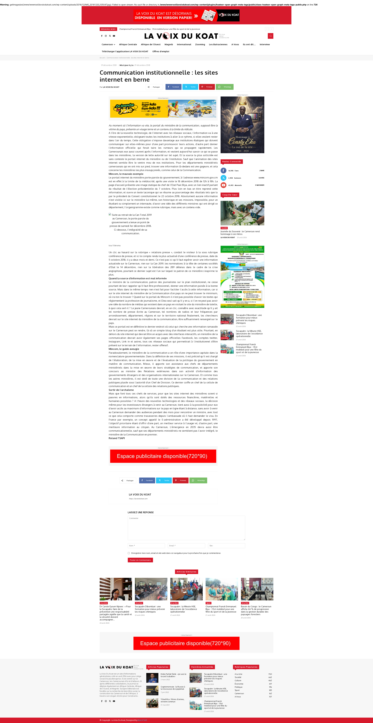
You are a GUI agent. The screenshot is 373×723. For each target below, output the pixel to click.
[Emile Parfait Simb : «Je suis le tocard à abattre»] (152, 678)
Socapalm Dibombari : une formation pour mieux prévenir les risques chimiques (249, 319)
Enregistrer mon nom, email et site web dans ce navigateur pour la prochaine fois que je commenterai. (176, 553)
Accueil (102, 58)
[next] (271, 29)
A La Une (224, 322)
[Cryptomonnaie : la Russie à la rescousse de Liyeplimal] (152, 690)
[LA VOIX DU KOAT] (119, 496)
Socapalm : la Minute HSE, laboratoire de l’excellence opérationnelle (249, 334)
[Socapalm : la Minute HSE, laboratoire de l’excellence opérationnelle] (227, 335)
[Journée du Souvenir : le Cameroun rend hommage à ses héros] (242, 213)
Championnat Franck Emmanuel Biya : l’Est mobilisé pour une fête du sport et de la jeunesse (249, 348)
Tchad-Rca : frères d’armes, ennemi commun (172, 700)
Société (224, 228)
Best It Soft (142, 720)
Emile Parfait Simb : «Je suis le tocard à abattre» (173, 675)
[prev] (267, 29)
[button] (270, 36)
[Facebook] (102, 36)
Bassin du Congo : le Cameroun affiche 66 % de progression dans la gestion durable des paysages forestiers (170, 29)
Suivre (261, 178)
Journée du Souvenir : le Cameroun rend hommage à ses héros (240, 232)
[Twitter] (110, 36)
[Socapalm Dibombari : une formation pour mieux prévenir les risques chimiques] (227, 319)
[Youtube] (114, 36)
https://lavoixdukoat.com (138, 499)
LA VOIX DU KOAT (111, 87)
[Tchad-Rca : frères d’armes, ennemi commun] (152, 703)
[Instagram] (106, 36)
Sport (223, 351)
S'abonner (259, 185)
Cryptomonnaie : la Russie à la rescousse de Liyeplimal (173, 688)
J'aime (262, 171)
